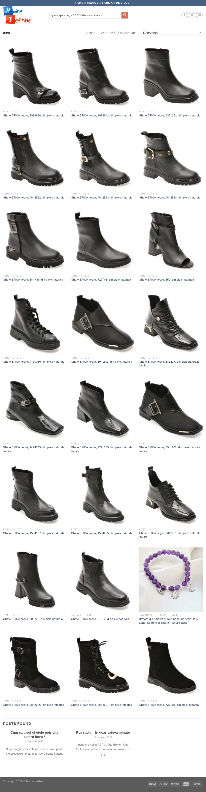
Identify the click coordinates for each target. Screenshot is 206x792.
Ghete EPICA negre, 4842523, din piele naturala (101, 197)
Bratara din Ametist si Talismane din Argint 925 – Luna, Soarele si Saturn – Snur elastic (169, 620)
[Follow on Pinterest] (199, 15)
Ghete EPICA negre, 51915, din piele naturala (100, 618)
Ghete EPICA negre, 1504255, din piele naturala (101, 533)
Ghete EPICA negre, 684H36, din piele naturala (33, 279)
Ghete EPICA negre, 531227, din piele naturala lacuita (169, 363)
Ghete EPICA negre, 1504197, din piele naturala (33, 533)
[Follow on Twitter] (192, 15)
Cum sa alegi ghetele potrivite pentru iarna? (34, 735)
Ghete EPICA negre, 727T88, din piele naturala (101, 279)
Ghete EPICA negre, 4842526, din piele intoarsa (33, 704)
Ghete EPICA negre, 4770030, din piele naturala (33, 361)
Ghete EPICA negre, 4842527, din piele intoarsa (101, 704)
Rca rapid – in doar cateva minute (103, 732)
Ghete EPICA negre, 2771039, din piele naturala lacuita (101, 449)
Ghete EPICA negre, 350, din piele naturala (166, 279)
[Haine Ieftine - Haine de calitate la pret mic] (23, 15)
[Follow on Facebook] (184, 15)
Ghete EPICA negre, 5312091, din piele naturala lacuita (169, 534)
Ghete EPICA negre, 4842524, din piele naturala (169, 197)
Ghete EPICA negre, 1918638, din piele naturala (33, 115)
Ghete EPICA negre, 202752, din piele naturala (33, 618)
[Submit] (125, 15)
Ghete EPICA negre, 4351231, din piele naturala (169, 115)
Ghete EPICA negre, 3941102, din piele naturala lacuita (169, 449)
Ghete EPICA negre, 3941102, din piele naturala (101, 361)
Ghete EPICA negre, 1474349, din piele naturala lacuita (33, 449)
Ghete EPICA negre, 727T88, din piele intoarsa (169, 704)
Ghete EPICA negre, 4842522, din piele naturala (33, 197)
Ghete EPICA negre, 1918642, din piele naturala (101, 115)
